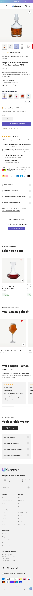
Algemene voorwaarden (7, 590)
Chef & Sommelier (23, 513)
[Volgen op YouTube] (12, 568)
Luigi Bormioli (21, 516)
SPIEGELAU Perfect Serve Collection (11, 210)
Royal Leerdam (22, 522)
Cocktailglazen (5, 504)
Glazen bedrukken (6, 546)
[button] (6, 52)
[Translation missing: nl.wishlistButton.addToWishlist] (21, 260)
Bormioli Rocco (22, 519)
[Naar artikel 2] (10, 47)
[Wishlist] (26, 6)
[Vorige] (25, 101)
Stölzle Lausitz (21, 525)
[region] (16, 96)
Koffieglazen (5, 519)
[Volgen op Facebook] (3, 568)
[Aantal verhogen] (11, 119)
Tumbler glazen (6, 507)
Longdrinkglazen (6, 510)
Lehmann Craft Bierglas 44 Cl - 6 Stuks (11, 351)
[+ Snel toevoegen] (22, 280)
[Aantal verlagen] (4, 119)
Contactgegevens (13, 589)
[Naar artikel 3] (16, 47)
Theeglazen (5, 522)
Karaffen (4, 525)
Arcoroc (20, 510)
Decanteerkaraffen (16, 209)
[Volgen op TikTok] (17, 568)
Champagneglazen (7, 501)
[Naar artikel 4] (22, 47)
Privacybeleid (5, 589)
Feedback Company (10, 377)
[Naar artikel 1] (4, 47)
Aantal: (4, 115)
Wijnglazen (5, 498)
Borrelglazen (5, 516)
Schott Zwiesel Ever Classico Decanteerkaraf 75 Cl (10, 288)
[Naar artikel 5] (27, 47)
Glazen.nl (4, 285)
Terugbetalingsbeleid (23, 589)
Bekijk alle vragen (10, 428)
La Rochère (21, 507)
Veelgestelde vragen (7, 537)
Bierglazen (4, 513)
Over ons (4, 543)
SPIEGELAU (8, 56)
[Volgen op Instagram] (8, 568)
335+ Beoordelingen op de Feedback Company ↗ (15, 140)
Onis (19, 504)
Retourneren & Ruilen (7, 540)
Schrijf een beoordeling (16, 228)
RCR (19, 498)
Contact (4, 534)
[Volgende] (29, 101)
